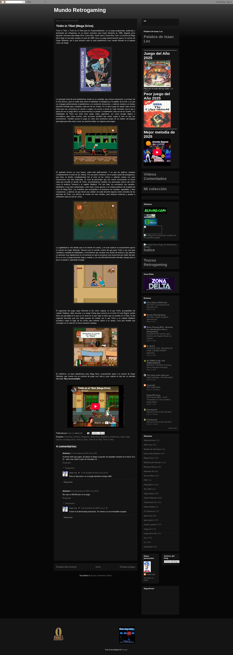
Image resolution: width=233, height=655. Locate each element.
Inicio (98, 567)
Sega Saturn (149, 493)
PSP (145, 480)
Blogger (124, 650)
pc (145, 542)
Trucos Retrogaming (155, 262)
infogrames (85, 437)
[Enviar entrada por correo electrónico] (88, 433)
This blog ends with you (158, 375)
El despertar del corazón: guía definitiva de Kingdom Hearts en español (159, 336)
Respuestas (70, 468)
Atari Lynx (148, 445)
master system (150, 524)
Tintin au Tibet (82, 440)
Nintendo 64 (149, 471)
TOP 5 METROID (153, 387)
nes (145, 538)
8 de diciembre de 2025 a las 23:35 (84, 491)
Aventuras (68, 437)
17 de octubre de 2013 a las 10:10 (94, 473)
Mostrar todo (173, 428)
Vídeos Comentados (155, 176)
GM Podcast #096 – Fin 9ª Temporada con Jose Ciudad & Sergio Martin (159, 399)
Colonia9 (151, 385)
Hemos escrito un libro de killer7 (159, 412)
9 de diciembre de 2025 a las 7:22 (94, 508)
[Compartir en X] (98, 433)
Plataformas (114, 437)
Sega (122, 437)
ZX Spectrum (149, 511)
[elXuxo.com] (155, 213)
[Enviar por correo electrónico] (93, 433)
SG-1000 (147, 489)
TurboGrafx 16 (150, 502)
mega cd (147, 529)
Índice (149, 250)
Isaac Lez (73, 473)
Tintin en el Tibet (95, 440)
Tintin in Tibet (108, 440)
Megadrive (105, 437)
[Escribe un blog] (95, 433)
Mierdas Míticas (150, 467)
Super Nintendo (150, 498)
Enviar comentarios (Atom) (101, 576)
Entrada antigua (127, 567)
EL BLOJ (151, 346)
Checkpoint (152, 410)
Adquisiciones (149, 440)
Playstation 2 (149, 485)
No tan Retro (149, 476)
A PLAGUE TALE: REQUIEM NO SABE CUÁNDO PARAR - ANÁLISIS (160, 350)
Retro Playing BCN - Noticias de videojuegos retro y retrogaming (160, 329)
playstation (148, 547)
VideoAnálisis (149, 507)
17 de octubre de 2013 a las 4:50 (84, 453)
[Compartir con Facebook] (100, 433)
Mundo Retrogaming (80, 10)
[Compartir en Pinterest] (103, 433)
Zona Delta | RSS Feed (157, 302)
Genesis (76, 437)
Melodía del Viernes (152, 462)
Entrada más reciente (66, 567)
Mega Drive (95, 437)
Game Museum (153, 395)
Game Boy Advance (152, 453)
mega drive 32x (150, 533)
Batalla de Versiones (152, 449)
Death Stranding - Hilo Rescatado (160, 377)
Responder (67, 463)
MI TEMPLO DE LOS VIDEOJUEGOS (156, 362)
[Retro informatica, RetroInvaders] (127, 643)
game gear (148, 520)
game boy (148, 516)
